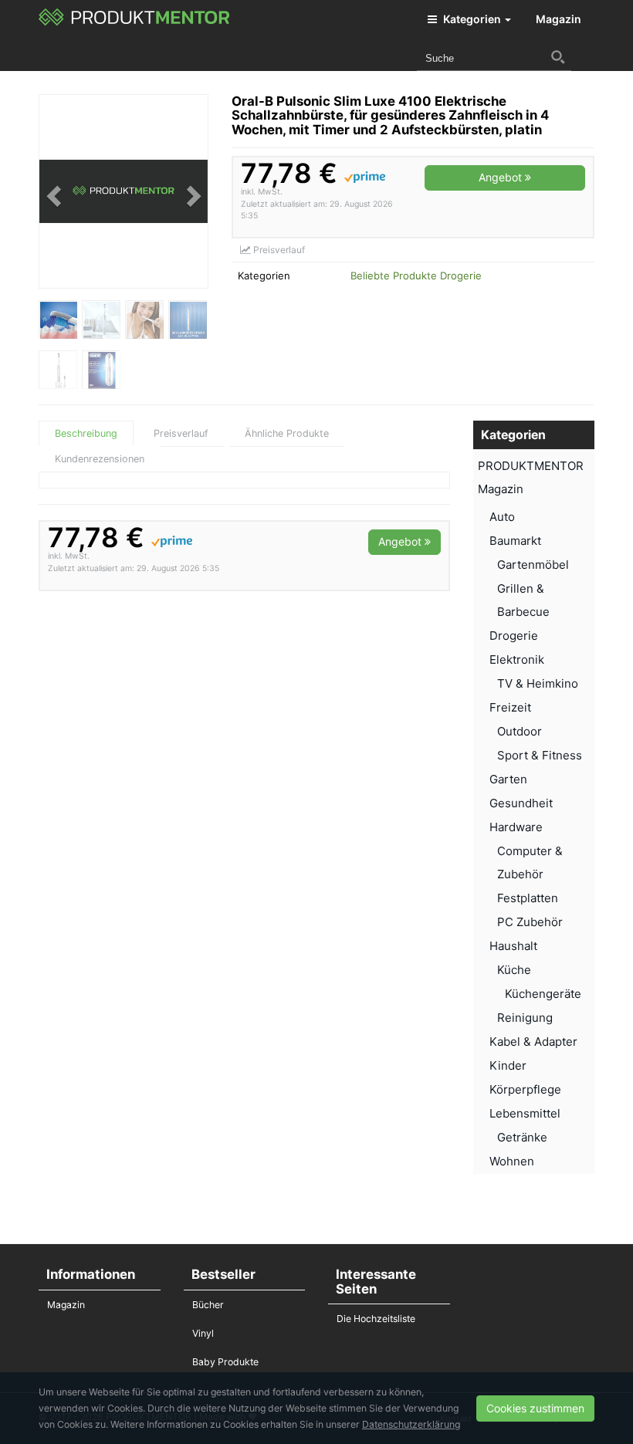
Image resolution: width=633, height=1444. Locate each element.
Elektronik (516, 659)
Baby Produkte (225, 1362)
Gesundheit (521, 803)
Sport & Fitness (539, 755)
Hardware (516, 827)
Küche (514, 969)
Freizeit (510, 707)
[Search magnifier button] (558, 57)
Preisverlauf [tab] (181, 433)
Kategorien (472, 18)
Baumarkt (515, 540)
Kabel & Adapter (533, 1041)
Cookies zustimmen (535, 1408)
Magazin (558, 18)
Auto (502, 516)
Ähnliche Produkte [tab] (287, 433)
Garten (508, 779)
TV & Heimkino (537, 683)
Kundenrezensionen (99, 459)
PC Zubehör (530, 922)
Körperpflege (525, 1089)
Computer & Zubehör (530, 862)
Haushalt (513, 945)
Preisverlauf (278, 249)
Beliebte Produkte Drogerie (416, 275)
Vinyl (203, 1333)
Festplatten (527, 898)
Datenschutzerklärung (411, 1424)
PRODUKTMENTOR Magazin (531, 477)
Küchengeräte (543, 993)
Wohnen (511, 1161)
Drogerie (513, 635)
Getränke (522, 1137)
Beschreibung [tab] (86, 433)
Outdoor (519, 731)
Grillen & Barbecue (523, 600)
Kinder (507, 1065)
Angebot (502, 177)
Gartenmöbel (533, 564)
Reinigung (525, 1017)
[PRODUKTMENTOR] (134, 19)
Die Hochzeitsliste (376, 1318)
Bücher (208, 1304)
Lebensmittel (524, 1113)
